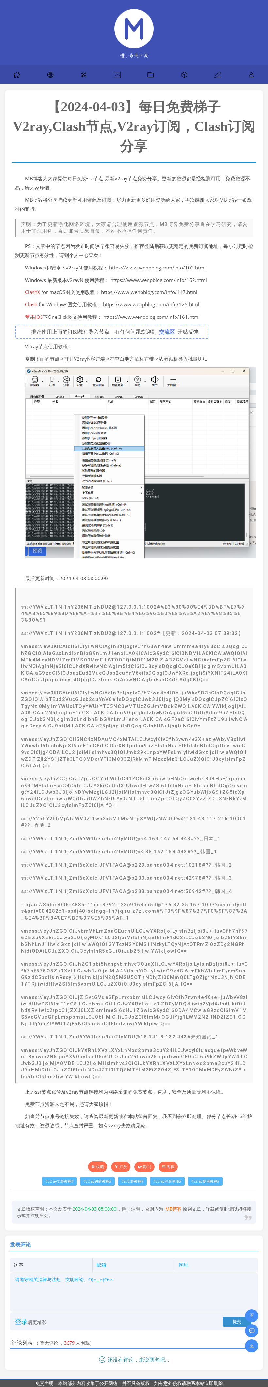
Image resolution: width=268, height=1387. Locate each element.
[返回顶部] (251, 1315)
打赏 (123, 1166)
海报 (171, 1166)
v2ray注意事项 (167, 1181)
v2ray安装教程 (59, 1181)
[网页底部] (251, 1345)
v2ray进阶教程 (97, 1181)
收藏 (100, 1167)
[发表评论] (251, 1330)
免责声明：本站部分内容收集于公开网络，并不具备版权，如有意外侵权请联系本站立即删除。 (131, 1383)
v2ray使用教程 (205, 1181)
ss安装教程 (132, 1181)
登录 (21, 1321)
